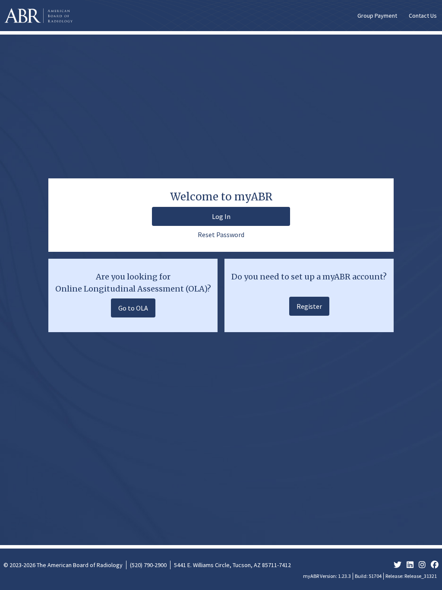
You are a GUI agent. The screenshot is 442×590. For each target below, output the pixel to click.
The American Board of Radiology (80, 565)
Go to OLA (133, 308)
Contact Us (423, 15)
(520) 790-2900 (148, 565)
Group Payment (377, 15)
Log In (221, 216)
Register (309, 306)
